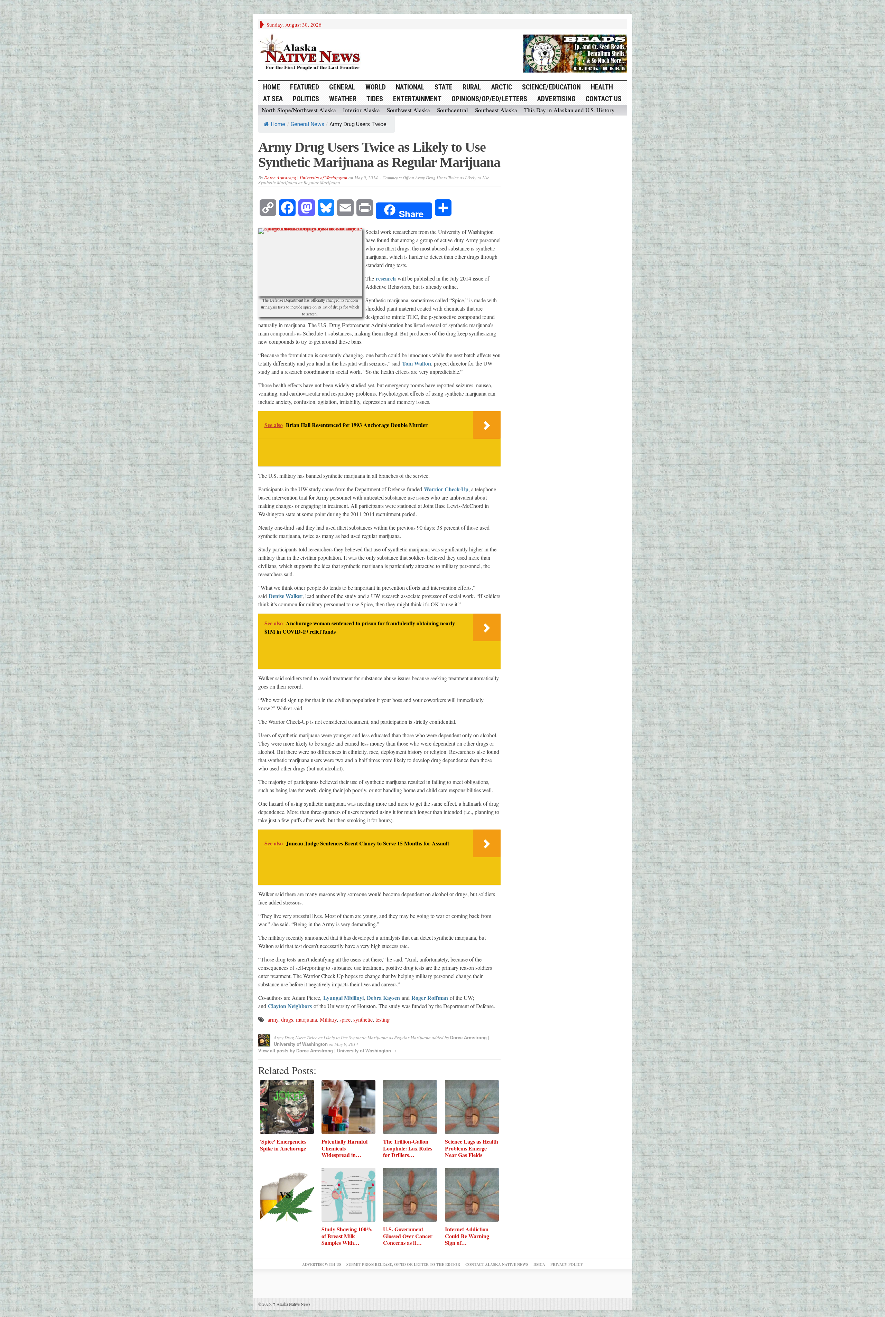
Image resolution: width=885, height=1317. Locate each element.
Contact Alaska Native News (496, 1264)
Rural (472, 87)
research (386, 278)
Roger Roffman (429, 998)
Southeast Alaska (496, 110)
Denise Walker (285, 596)
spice (345, 1019)
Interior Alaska (361, 110)
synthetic (363, 1019)
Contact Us (604, 99)
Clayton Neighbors (290, 1006)
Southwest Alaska (408, 110)
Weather (342, 99)
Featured (304, 87)
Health (602, 87)
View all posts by (277, 1050)
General (342, 87)
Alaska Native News (291, 1304)
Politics (306, 99)
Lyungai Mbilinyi (343, 998)
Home (278, 124)
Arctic (501, 87)
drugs (287, 1019)
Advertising (556, 99)
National (410, 87)
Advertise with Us (321, 1264)
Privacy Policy (566, 1264)
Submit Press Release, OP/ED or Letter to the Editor (403, 1264)
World (375, 87)
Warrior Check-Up (446, 489)
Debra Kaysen (383, 998)
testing (382, 1019)
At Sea (273, 99)
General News (307, 124)
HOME (271, 87)
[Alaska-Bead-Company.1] (575, 52)
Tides (374, 99)
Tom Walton (416, 363)
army (273, 1019)
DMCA (539, 1264)
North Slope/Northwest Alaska (299, 110)
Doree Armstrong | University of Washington (305, 177)
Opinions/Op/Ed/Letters (489, 99)
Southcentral (452, 110)
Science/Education (551, 87)
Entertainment (417, 99)
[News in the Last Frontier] (311, 53)
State (444, 87)
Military (328, 1019)
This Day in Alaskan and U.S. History (569, 110)
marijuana (306, 1019)
